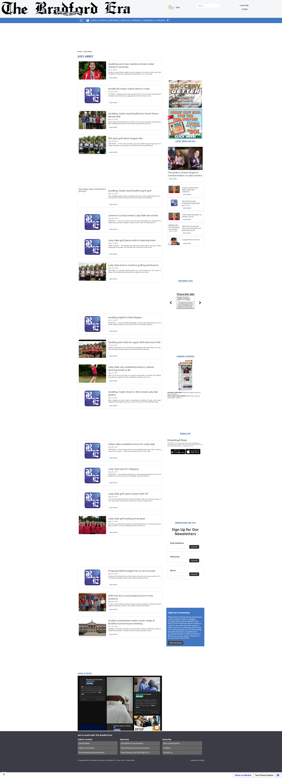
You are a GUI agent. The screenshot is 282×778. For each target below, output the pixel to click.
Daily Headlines (177, 543)
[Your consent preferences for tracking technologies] (4, 774)
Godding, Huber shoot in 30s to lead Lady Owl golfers (133, 393)
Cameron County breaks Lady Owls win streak (133, 215)
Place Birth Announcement (132, 743)
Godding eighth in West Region (125, 317)
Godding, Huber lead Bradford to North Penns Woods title (133, 115)
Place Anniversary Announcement (135, 748)
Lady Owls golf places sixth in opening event (132, 240)
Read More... (113, 78)
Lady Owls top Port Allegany (123, 468)
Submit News (84, 743)
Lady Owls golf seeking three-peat (126, 518)
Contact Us (167, 752)
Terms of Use (120, 760)
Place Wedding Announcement (91, 752)
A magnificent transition (191, 240)
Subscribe (244, 5)
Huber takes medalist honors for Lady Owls (131, 444)
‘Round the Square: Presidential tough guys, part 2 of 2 (191, 203)
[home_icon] (87, 20)
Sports (102, 20)
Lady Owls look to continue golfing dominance (133, 265)
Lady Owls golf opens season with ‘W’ (128, 493)
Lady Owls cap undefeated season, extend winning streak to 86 (131, 368)
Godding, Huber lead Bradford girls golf (129, 190)
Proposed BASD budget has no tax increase (131, 570)
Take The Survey (175, 643)
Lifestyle (125, 20)
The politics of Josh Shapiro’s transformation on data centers (185, 174)
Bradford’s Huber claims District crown (129, 88)
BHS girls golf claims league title (125, 138)
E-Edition (159, 20)
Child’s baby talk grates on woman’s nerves (191, 216)
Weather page (174, 8)
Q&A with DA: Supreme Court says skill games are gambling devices (191, 228)
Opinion (135, 20)
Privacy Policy (130, 760)
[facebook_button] (168, 20)
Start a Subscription (171, 743)
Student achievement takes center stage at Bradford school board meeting (131, 622)
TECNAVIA (201, 760)
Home (80, 51)
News (94, 20)
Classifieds (147, 20)
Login (244, 9)
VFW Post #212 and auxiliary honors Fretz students (130, 597)
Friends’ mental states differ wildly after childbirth (190, 190)
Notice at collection (243, 775)
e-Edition (167, 748)
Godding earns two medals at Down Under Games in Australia (131, 65)
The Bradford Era (94, 760)
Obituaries (114, 20)
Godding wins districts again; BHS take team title (134, 342)
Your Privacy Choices (264, 775)
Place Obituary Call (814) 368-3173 (135, 752)
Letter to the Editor (87, 748)
